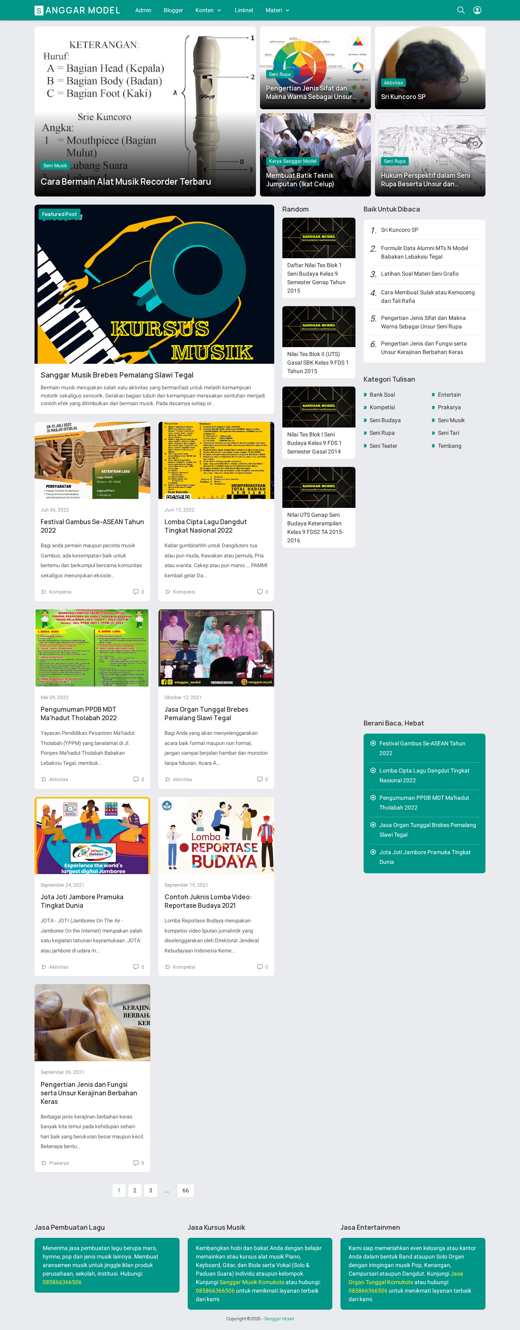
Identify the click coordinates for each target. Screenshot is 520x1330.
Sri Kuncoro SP (403, 97)
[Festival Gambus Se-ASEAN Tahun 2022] (92, 460)
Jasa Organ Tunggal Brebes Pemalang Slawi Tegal (206, 713)
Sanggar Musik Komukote (251, 1282)
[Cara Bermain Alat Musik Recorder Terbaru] (145, 109)
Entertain (449, 394)
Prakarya (59, 1163)
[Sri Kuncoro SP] (430, 67)
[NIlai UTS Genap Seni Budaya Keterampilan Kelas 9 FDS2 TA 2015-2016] (318, 487)
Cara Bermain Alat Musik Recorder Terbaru (126, 181)
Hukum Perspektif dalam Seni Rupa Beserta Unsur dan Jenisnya (425, 184)
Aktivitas (393, 83)
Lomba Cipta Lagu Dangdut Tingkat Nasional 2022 (206, 526)
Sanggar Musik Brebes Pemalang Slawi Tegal (117, 375)
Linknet (244, 10)
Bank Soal (382, 394)
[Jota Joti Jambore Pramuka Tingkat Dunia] (92, 835)
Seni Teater (383, 446)
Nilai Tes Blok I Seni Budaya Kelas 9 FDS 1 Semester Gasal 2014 (314, 443)
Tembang (450, 446)
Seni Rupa (280, 74)
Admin (143, 10)
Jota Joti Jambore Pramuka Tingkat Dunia (82, 901)
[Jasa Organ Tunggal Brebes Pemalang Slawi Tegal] (216, 648)
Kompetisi (60, 592)
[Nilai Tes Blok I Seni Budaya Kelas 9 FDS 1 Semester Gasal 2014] (318, 407)
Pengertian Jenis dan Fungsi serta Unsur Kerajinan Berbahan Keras (89, 1093)
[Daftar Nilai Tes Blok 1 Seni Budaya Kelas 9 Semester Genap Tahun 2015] (318, 238)
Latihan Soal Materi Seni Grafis (420, 273)
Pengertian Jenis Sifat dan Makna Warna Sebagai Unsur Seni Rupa (309, 97)
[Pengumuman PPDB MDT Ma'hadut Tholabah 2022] (92, 648)
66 (185, 1190)
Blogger (173, 10)
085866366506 (62, 1282)
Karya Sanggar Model (292, 161)
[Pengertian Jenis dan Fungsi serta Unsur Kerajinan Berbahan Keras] (92, 1022)
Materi (274, 10)
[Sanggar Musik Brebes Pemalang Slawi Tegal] (154, 284)
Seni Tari (448, 433)
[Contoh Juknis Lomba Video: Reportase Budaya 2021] (216, 835)
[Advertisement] (424, 584)
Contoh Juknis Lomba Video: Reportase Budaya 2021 (208, 901)
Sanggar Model (279, 1318)
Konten (204, 10)
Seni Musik (55, 165)
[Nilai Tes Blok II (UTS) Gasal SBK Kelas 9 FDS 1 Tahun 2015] (318, 326)
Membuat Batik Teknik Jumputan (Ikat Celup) (300, 179)
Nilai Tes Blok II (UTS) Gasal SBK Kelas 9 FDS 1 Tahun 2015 (318, 362)
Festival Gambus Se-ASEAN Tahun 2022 (422, 748)
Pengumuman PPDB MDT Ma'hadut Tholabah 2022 (79, 713)
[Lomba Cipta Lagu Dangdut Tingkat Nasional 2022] (216, 460)
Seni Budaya (385, 420)
